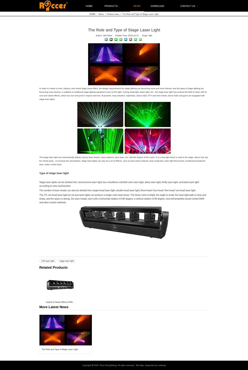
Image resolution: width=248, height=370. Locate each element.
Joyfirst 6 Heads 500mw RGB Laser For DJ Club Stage (60, 302)
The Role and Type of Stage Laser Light (60, 349)
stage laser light (67, 261)
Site (150, 35)
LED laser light (47, 261)
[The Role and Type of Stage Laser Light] (65, 330)
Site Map (140, 365)
